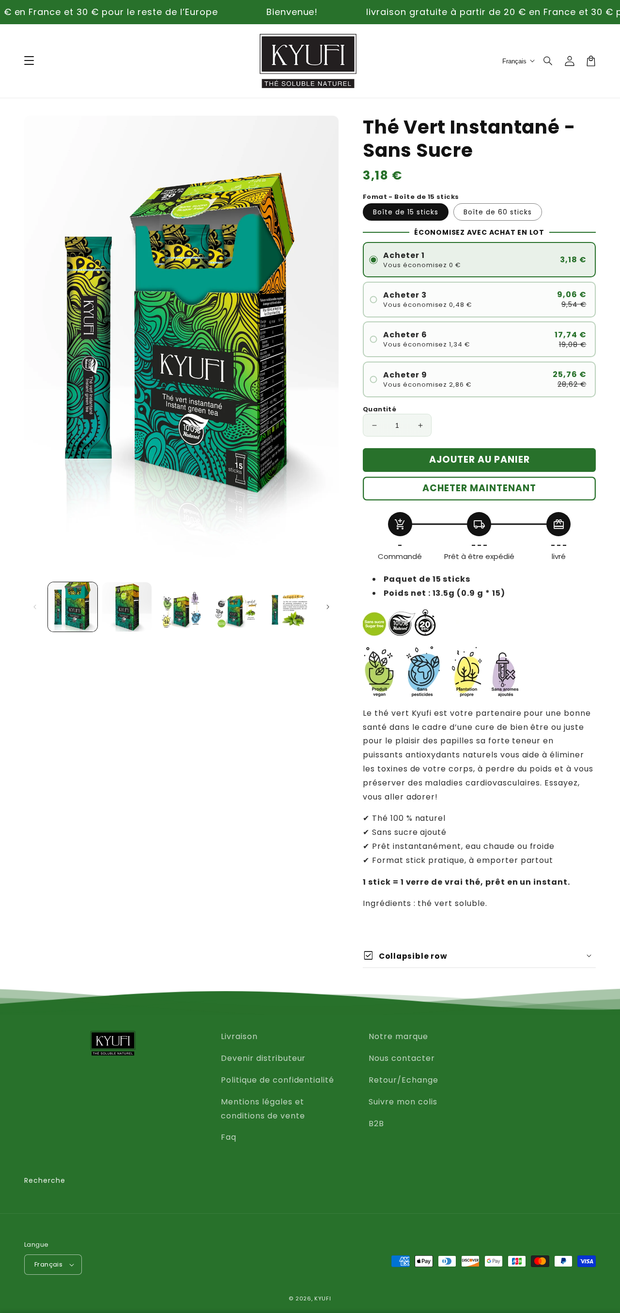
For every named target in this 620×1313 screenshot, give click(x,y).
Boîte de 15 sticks (405, 212)
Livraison (239, 1036)
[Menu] (29, 61)
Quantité (379, 409)
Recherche (44, 1180)
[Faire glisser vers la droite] (328, 607)
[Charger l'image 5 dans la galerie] (290, 607)
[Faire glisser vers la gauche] (35, 607)
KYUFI (322, 1298)
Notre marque (398, 1036)
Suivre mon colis (403, 1101)
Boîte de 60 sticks (498, 212)
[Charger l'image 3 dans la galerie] (181, 607)
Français (48, 1264)
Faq (228, 1137)
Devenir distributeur (263, 1058)
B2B (376, 1123)
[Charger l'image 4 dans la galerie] (236, 607)
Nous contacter (401, 1058)
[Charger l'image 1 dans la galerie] (72, 607)
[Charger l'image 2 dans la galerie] (127, 607)
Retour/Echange (403, 1080)
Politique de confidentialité (277, 1080)
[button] (548, 61)
